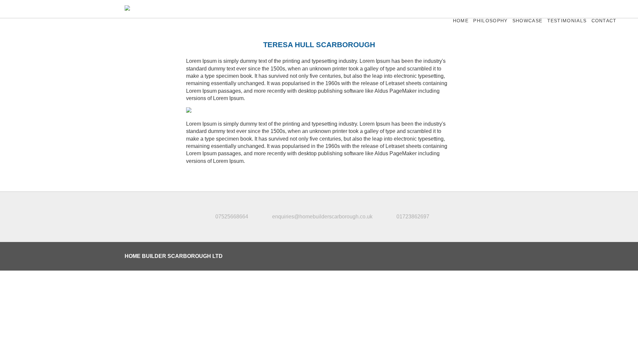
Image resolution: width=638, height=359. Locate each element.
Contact (604, 20)
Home (461, 20)
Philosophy (490, 20)
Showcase (527, 20)
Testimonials (567, 20)
